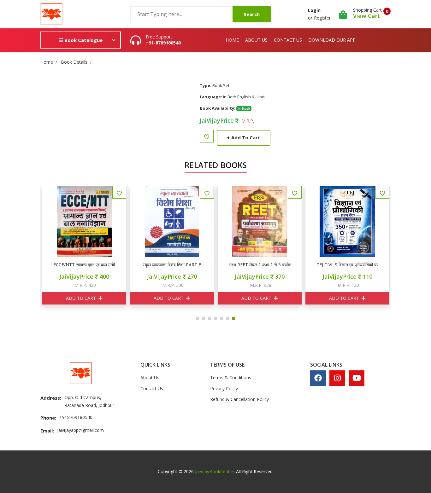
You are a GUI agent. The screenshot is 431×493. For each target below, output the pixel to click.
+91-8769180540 (163, 43)
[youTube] (356, 378)
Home (232, 40)
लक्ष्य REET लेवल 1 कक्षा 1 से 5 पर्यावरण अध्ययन (260, 265)
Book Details (74, 62)
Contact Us (288, 40)
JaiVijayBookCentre (214, 471)
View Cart (366, 16)
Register (322, 18)
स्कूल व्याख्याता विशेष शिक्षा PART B (172, 265)
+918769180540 (75, 417)
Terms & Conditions (230, 377)
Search (252, 14)
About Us (256, 40)
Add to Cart (243, 137)
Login (314, 10)
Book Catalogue (83, 40)
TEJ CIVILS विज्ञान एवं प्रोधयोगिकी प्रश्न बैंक (347, 265)
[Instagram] (337, 378)
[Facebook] (318, 378)
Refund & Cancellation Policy (239, 399)
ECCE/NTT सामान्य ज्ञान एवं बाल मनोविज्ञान (84, 265)
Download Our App (332, 40)
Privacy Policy (224, 389)
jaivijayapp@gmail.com (80, 430)
